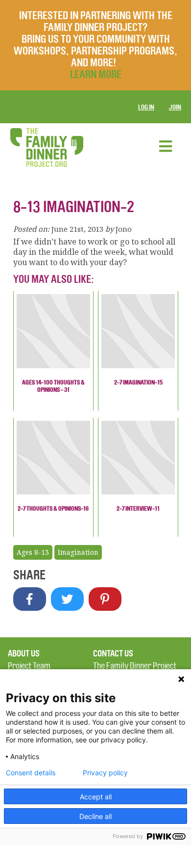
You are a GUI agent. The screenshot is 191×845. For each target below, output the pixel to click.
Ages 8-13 (33, 552)
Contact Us (113, 653)
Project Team (29, 666)
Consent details (30, 773)
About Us (24, 653)
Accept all (96, 796)
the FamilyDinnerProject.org (46, 147)
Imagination (78, 552)
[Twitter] (67, 599)
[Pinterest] (105, 599)
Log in (146, 107)
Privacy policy (105, 773)
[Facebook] (29, 599)
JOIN (175, 107)
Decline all (95, 816)
